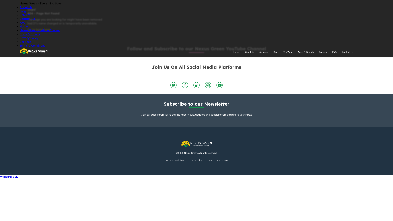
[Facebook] (185, 85)
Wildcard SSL (9, 176)
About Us (26, 7)
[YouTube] (219, 85)
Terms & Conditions (32, 45)
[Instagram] (208, 85)
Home (24, 26)
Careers (25, 15)
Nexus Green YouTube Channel (40, 30)
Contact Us (27, 19)
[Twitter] (173, 85)
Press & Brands (30, 34)
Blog (23, 11)
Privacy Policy (29, 38)
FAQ (22, 22)
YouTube (288, 52)
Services (25, 42)
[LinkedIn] (196, 85)
